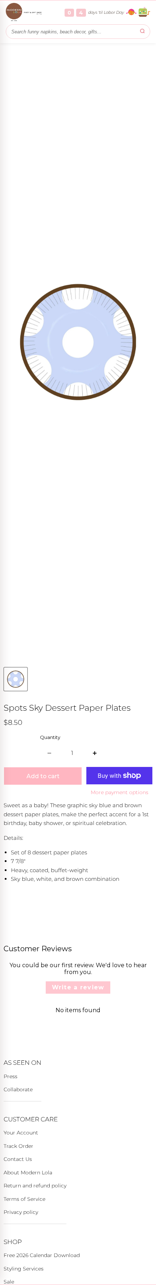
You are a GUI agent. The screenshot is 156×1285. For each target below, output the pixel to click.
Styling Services (24, 1268)
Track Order (18, 1146)
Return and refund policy (35, 1185)
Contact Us (18, 1159)
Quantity (50, 737)
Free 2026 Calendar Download (42, 1255)
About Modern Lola (28, 1172)
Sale (9, 1281)
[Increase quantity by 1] (95, 753)
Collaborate (18, 1089)
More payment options (119, 792)
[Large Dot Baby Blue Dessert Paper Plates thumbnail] (15, 679)
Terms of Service (24, 1199)
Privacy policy (21, 1212)
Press (10, 1076)
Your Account (21, 1132)
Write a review (78, 987)
